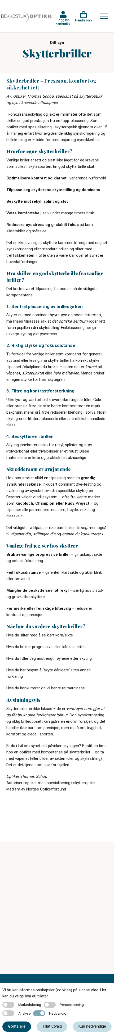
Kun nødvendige (92, 1026)
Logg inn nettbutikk (63, 22)
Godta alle (16, 1026)
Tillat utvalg (52, 1026)
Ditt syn (57, 42)
